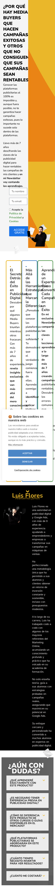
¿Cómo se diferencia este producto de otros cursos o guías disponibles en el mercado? (26, 821)
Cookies (13, 221)
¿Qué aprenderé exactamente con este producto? (23, 783)
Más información (15, 445)
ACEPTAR (27, 453)
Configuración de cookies (27, 470)
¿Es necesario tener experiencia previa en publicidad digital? (26, 800)
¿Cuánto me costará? (26, 876)
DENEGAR (27, 461)
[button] (27, 783)
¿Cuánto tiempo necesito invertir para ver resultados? (26, 861)
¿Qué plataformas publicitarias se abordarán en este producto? (24, 842)
